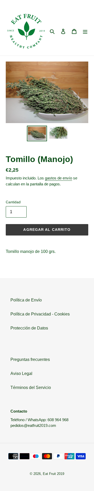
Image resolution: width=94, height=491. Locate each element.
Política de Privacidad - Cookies (40, 314)
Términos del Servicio (30, 387)
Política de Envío (26, 300)
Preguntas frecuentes (30, 359)
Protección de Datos (29, 328)
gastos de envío (58, 178)
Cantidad (13, 202)
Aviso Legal (21, 373)
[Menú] (85, 31)
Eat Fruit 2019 (53, 474)
